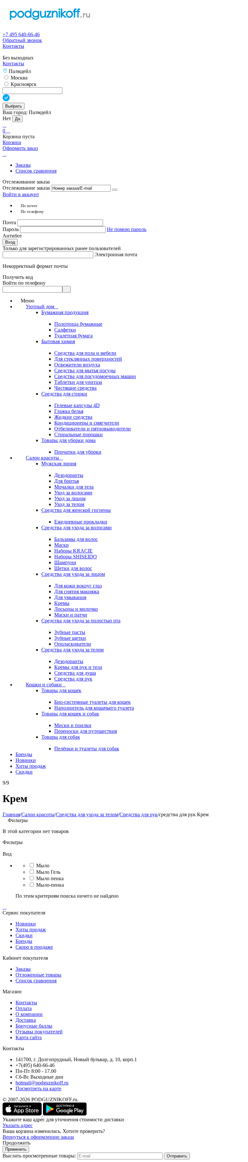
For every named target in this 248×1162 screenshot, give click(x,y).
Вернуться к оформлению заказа (38, 1137)
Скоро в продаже (34, 947)
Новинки (26, 923)
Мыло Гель (48, 872)
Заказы (23, 165)
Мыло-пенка (50, 885)
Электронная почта (116, 254)
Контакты (13, 46)
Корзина (12, 142)
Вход (10, 242)
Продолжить (16, 1143)
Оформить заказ (20, 148)
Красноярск (22, 84)
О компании (29, 1014)
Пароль (11, 229)
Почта (10, 222)
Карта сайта (29, 1037)
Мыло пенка (50, 878)
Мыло (42, 865)
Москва (18, 77)
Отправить (177, 1156)
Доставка (26, 1020)
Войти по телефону (24, 283)
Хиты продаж (31, 929)
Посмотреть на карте (38, 1088)
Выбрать (13, 106)
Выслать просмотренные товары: (39, 1155)
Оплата (24, 1008)
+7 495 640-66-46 (21, 34)
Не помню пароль (126, 229)
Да (17, 118)
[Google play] (65, 1113)
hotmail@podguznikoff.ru (42, 1082)
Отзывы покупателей (39, 1031)
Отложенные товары (38, 974)
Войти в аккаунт (21, 194)
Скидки (24, 935)
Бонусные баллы (34, 1026)
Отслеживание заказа (26, 188)
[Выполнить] (114, 190)
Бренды (24, 941)
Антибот (12, 235)
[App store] (23, 1113)
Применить (15, 1149)
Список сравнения (36, 171)
